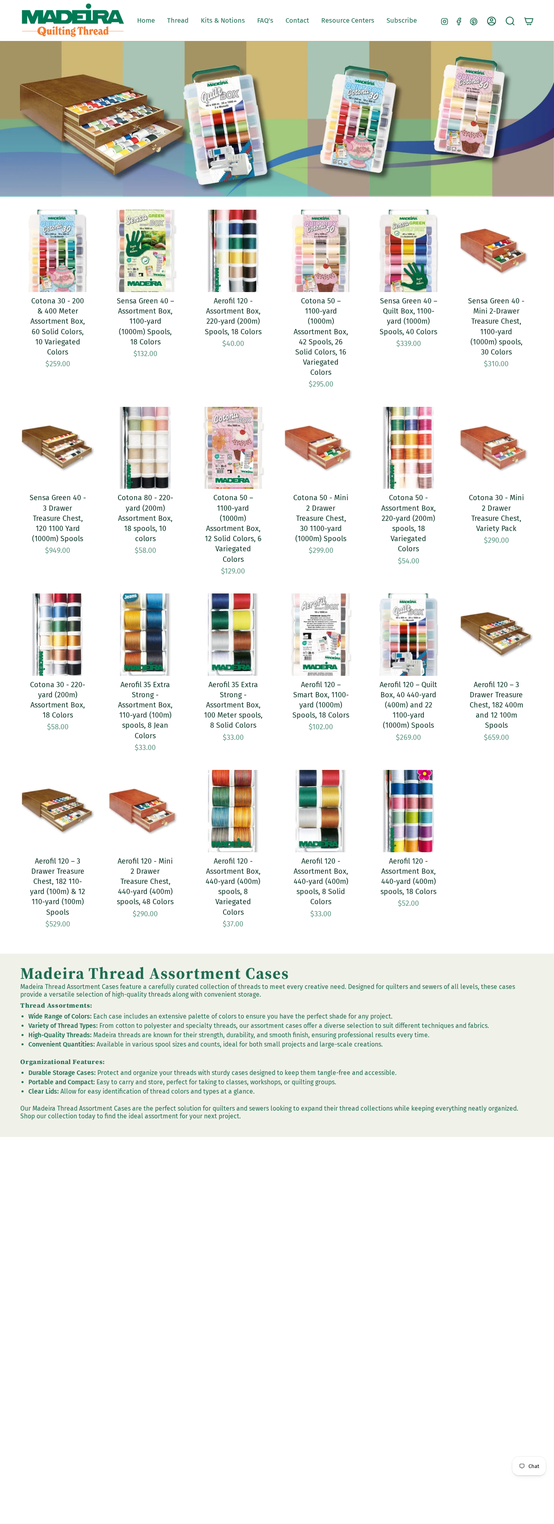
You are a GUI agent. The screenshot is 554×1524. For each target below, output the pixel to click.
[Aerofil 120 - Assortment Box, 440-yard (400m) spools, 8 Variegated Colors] (233, 811)
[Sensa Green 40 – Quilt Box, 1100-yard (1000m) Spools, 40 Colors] (408, 251)
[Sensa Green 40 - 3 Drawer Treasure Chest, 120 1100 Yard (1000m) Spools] (57, 448)
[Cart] (529, 21)
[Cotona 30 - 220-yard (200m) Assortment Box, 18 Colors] (57, 634)
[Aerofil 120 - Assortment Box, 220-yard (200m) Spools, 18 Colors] (233, 251)
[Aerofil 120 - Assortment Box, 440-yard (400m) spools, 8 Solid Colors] (320, 811)
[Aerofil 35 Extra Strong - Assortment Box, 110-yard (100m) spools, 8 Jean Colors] (145, 634)
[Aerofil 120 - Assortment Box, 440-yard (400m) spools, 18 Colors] (408, 811)
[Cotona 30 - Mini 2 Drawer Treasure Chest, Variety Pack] (496, 448)
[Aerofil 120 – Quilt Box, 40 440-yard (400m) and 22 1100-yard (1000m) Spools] (408, 634)
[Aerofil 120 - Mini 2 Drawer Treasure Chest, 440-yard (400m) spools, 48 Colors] (145, 811)
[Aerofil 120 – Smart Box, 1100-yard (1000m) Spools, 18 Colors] (320, 634)
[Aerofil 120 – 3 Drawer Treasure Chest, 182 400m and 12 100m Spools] (496, 634)
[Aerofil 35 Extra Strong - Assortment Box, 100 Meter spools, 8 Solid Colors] (233, 634)
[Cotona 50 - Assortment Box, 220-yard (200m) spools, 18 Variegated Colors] (408, 448)
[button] (178, 21)
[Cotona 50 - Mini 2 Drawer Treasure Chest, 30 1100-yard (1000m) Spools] (320, 448)
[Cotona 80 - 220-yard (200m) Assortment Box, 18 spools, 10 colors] (145, 448)
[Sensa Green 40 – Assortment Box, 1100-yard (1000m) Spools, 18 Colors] (145, 251)
